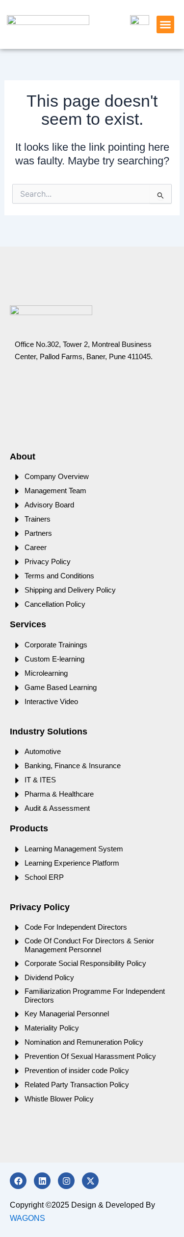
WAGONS (27, 1218)
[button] (165, 24)
